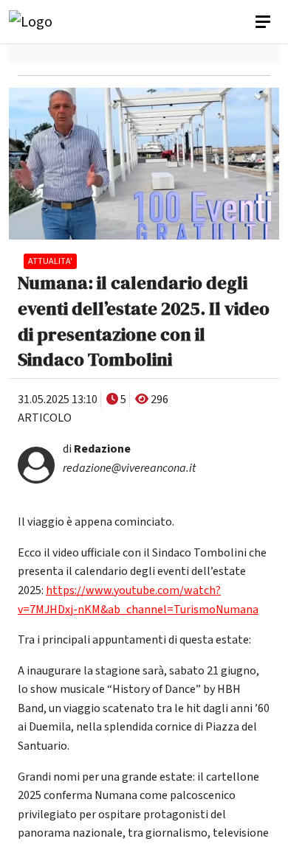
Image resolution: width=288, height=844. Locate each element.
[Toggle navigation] (264, 22)
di (97, 449)
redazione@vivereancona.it (129, 468)
